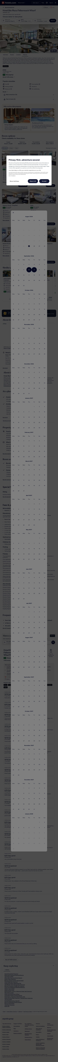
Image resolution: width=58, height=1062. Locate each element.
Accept (44, 181)
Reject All (33, 181)
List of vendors (12, 175)
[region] (29, 170)
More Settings (14, 181)
